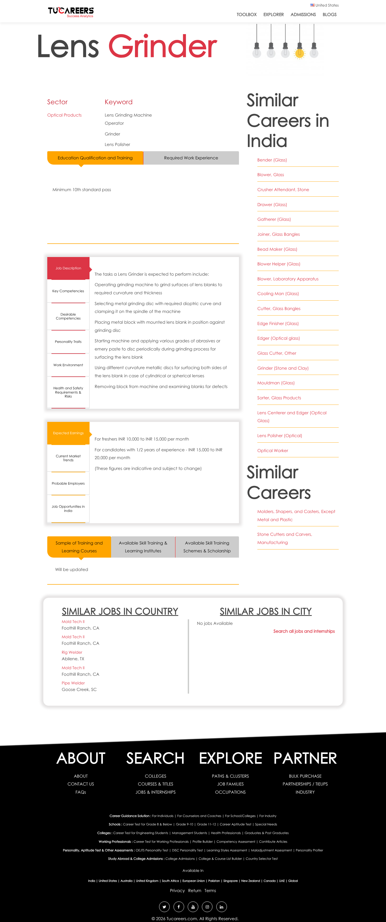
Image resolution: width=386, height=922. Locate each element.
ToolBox (247, 14)
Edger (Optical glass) (278, 338)
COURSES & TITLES (155, 784)
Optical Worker (272, 450)
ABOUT (81, 776)
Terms (210, 890)
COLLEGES (155, 776)
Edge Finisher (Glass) (278, 323)
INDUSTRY (305, 792)
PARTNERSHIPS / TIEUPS (305, 784)
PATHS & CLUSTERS (230, 776)
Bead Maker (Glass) (277, 249)
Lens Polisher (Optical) (279, 435)
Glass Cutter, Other (276, 353)
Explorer (273, 14)
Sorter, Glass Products (279, 397)
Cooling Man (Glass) (278, 293)
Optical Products (64, 115)
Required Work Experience (191, 157)
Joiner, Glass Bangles (278, 234)
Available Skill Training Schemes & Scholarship (207, 547)
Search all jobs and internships (304, 631)
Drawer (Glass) (272, 204)
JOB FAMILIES (230, 784)
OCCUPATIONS (230, 792)
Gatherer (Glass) (274, 219)
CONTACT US (80, 784)
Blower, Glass (270, 174)
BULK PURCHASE (305, 776)
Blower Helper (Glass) (279, 263)
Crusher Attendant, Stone (283, 189)
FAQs (80, 792)
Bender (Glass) (272, 160)
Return (194, 890)
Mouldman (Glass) (276, 382)
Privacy (177, 890)
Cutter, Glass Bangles (278, 308)
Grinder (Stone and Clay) (283, 368)
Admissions (303, 14)
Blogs (330, 14)
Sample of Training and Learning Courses (79, 547)
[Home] (71, 13)
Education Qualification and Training (95, 157)
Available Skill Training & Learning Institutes (143, 547)
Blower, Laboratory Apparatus (288, 278)
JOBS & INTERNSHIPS (155, 792)
